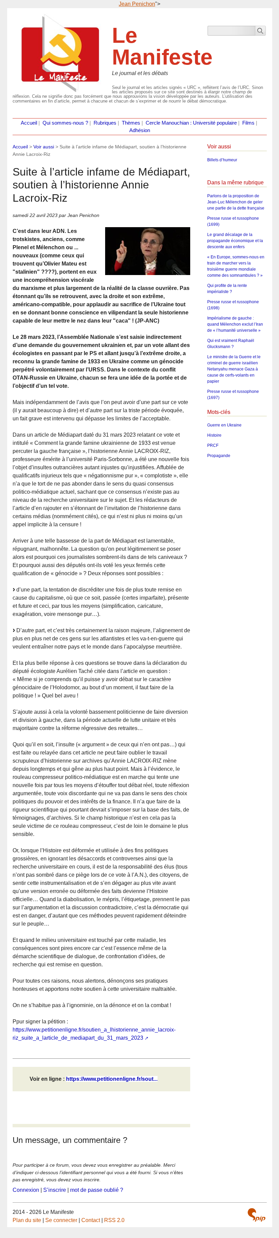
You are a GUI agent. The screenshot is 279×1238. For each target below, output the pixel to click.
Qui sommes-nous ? (65, 123)
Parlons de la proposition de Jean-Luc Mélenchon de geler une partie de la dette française (235, 202)
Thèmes (131, 123)
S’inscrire (54, 1190)
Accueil (29, 123)
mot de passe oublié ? (96, 1190)
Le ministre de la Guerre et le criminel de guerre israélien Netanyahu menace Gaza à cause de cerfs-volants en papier (234, 369)
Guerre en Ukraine (224, 425)
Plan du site (27, 1220)
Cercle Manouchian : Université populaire (191, 123)
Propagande (218, 455)
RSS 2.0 (114, 1220)
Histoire (214, 435)
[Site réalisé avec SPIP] (256, 1215)
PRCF (212, 445)
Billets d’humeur (222, 160)
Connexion (26, 1190)
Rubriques (105, 123)
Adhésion (139, 130)
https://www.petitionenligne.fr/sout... (112, 1079)
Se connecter (61, 1220)
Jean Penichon (137, 4)
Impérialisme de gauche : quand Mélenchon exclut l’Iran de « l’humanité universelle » (235, 324)
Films (248, 123)
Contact (90, 1220)
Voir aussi (43, 146)
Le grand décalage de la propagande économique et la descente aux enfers (235, 240)
